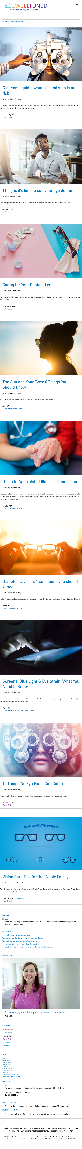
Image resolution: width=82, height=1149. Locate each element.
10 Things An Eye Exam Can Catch (32, 783)
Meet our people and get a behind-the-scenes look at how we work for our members (37, 1114)
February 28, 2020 (8, 115)
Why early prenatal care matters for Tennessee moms (20, 941)
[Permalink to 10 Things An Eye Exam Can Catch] (41, 776)
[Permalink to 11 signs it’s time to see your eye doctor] (41, 183)
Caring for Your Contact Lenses (30, 284)
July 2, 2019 (6, 406)
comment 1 (20, 898)
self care (5, 1072)
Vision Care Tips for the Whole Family (35, 876)
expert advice (6, 1060)
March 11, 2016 (7, 898)
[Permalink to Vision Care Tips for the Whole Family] (41, 870)
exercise (4, 1058)
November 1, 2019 (8, 306)
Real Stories (6, 1042)
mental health (6, 1064)
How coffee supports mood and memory (16, 935)
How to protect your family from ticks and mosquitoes (20, 944)
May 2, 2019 (6, 708)
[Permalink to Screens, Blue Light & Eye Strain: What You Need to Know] (41, 674)
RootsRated (6, 1046)
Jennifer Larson (15, 291)
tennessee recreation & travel (11, 1076)
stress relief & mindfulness (10, 1074)
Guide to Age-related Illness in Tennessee (39, 481)
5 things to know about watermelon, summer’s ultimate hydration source (27, 947)
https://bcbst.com (40, 1088)
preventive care (7, 1070)
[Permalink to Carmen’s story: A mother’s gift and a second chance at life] (41, 983)
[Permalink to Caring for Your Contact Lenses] (41, 278)
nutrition (5, 1066)
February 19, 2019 (8, 802)
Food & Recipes (7, 1029)
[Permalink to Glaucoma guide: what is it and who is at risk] (41, 81)
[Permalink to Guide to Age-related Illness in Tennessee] (41, 474)
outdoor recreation (8, 1068)
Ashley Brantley (15, 99)
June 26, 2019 (7, 506)
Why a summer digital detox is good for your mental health (22, 938)
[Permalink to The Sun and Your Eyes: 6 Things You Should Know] (41, 375)
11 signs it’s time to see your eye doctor (37, 190)
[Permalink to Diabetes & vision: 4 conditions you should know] (41, 574)
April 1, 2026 (9, 1016)
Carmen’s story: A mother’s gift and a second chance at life (35, 1012)
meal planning (6, 1062)
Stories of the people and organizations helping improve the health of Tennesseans (36, 1106)
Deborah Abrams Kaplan (18, 883)
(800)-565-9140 (57, 1088)
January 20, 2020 (8, 209)
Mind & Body (17, 409)
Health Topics (7, 117)
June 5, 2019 (6, 606)
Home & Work (18, 711)
